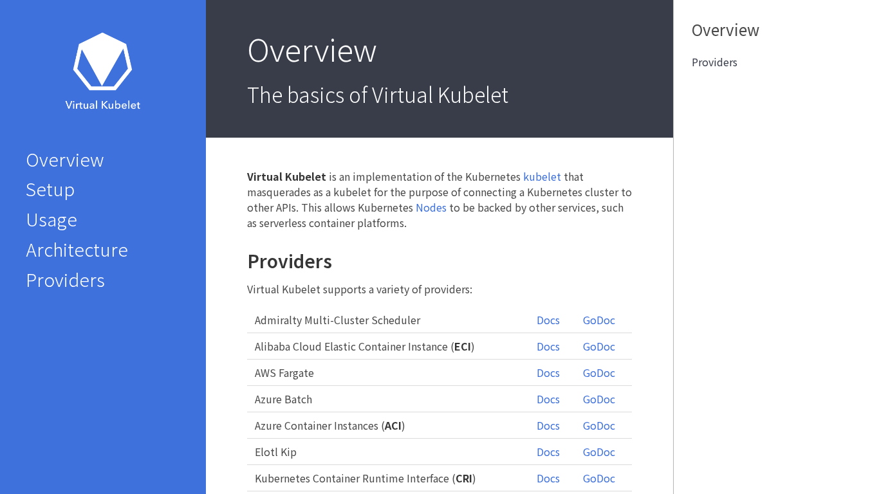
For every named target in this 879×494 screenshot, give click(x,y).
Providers (65, 279)
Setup (50, 189)
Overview (65, 159)
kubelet (542, 176)
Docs (548, 319)
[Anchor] (340, 260)
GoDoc (599, 319)
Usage (51, 219)
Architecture (77, 249)
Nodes (431, 207)
